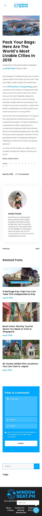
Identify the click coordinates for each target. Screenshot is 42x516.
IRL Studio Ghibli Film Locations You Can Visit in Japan (20, 365)
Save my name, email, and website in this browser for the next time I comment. (22, 434)
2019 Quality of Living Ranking (20, 87)
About (8, 508)
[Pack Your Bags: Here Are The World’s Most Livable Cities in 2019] (21, 200)
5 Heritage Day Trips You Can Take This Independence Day (19, 293)
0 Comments (23, 174)
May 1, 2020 (7, 370)
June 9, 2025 (8, 298)
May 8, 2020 (7, 335)
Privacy (10, 510)
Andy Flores (10, 68)
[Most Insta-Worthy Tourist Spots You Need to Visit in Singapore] (21, 312)
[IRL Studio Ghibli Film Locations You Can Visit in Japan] (21, 349)
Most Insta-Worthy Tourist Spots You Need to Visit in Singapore (18, 329)
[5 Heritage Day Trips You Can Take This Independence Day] (21, 277)
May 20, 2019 (8, 174)
